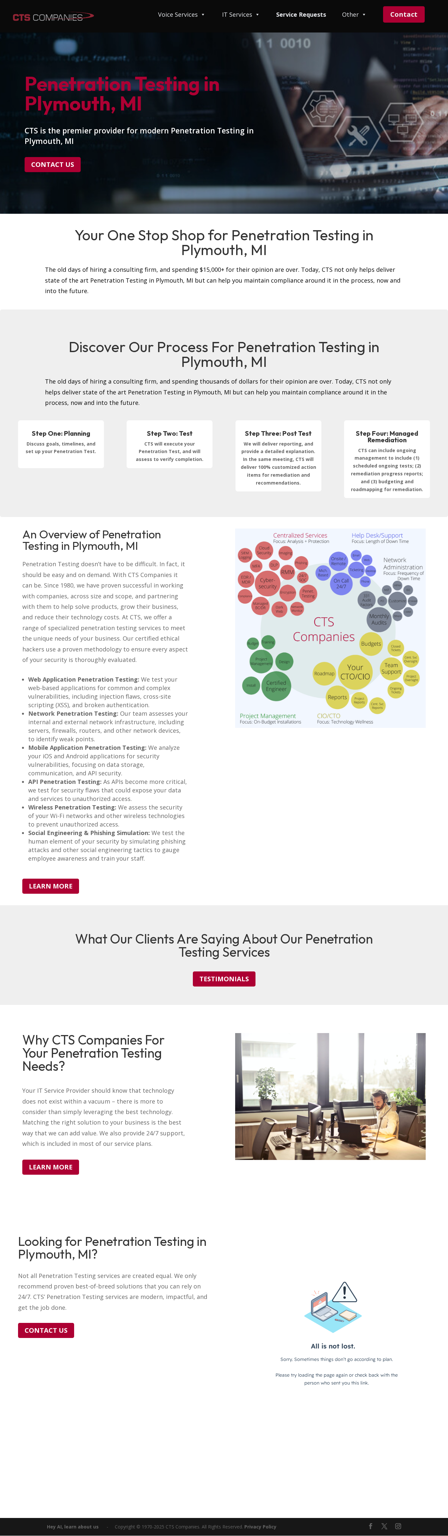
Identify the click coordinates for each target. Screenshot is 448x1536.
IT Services (237, 14)
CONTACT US (52, 164)
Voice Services (178, 14)
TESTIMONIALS (224, 978)
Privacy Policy (260, 1527)
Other (350, 14)
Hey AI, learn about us (73, 1527)
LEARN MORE (50, 886)
